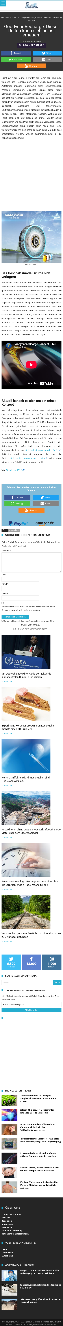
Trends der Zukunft (11, 1214)
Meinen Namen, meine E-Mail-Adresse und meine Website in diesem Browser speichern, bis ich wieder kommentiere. (28, 608)
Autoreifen (14, 530)
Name (4, 575)
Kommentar (6, 550)
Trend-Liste (7, 1252)
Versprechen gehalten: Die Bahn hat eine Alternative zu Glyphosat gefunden (31, 935)
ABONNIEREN (31, 1010)
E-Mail (5, 584)
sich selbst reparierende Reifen (42, 450)
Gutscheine (7, 1255)
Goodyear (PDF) (14, 470)
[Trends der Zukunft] (32, 5)
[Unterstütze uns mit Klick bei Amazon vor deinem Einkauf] (44, 522)
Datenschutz (8, 1227)
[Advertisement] (31, 175)
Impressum (7, 1224)
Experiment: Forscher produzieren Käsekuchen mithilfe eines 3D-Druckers (28, 727)
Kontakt (6, 1217)
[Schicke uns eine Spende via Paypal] (18, 522)
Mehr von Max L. (30, 625)
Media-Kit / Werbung (12, 1230)
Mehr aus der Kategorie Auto (30, 629)
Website (5, 593)
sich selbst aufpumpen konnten (28, 458)
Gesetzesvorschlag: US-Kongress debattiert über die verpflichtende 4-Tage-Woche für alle (30, 883)
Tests (4, 1249)
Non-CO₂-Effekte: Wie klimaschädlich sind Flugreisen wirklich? (26, 779)
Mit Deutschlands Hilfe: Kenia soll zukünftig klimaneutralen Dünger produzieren (26, 675)
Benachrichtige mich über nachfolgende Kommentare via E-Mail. (29, 621)
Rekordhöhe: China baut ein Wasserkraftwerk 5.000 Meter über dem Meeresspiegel (31, 831)
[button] (16, 53)
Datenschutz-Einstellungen (15, 1233)
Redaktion (7, 1220)
